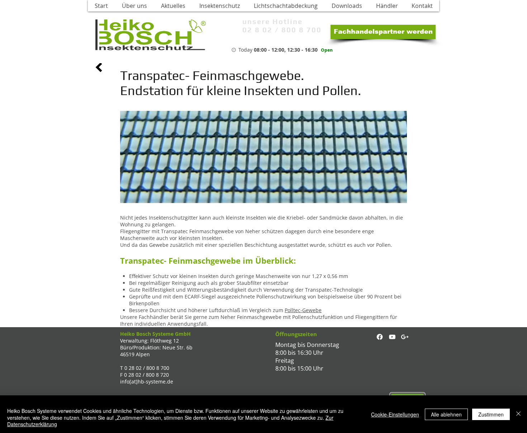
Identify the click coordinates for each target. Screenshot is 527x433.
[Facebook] (380, 337)
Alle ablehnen (446, 414)
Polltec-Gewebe (303, 310)
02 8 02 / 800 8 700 (282, 29)
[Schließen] (518, 414)
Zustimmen (491, 414)
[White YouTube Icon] (392, 337)
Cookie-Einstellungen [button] (395, 414)
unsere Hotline (272, 21)
